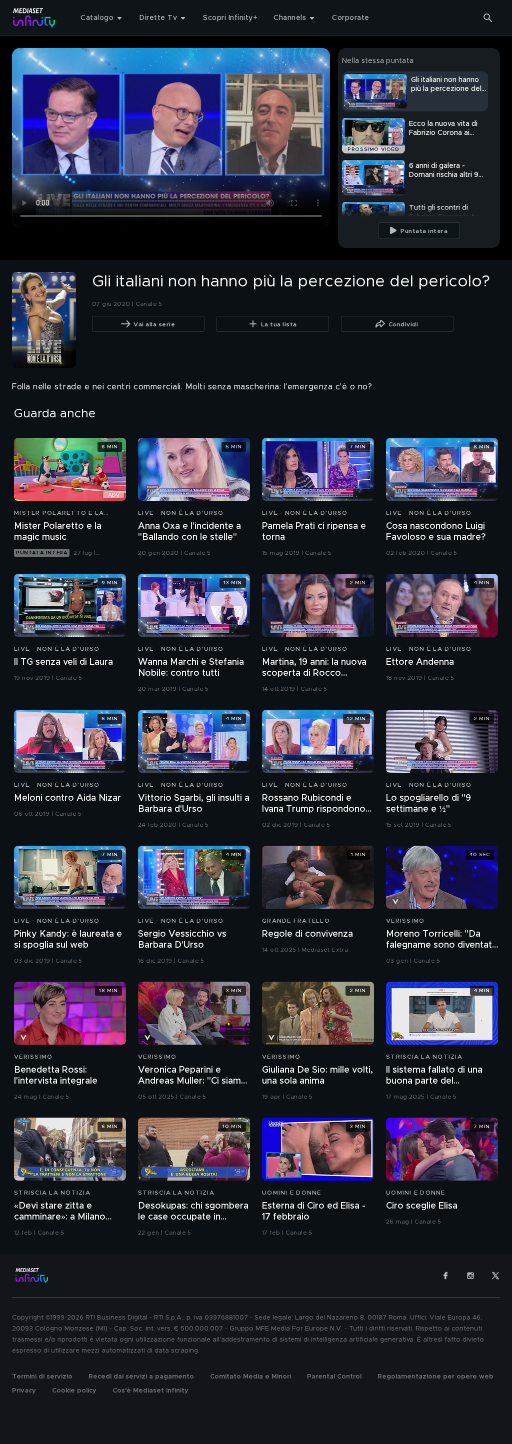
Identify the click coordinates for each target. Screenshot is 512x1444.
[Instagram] (470, 1275)
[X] (495, 1275)
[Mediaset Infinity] (34, 17)
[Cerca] (488, 18)
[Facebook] (445, 1275)
